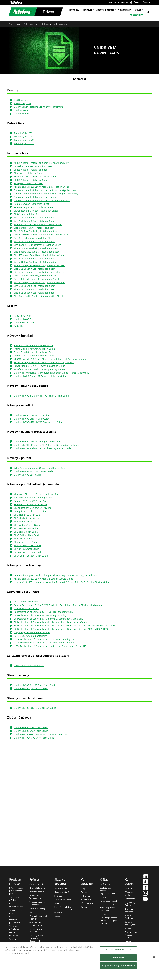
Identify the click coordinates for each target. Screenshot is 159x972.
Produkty (74, 9)
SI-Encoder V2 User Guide (27, 524)
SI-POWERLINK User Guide (27, 545)
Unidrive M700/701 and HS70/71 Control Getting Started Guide (46, 444)
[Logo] (17, 2)
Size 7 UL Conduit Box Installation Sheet (34, 289)
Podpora (58, 916)
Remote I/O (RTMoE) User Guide (30, 504)
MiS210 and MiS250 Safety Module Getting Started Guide (43, 578)
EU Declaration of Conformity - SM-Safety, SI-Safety (40, 615)
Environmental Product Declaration (131, 935)
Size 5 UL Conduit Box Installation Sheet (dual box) (40, 272)
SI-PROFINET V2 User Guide (28, 552)
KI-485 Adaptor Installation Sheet (31, 179)
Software (13, 939)
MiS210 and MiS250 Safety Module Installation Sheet (41, 186)
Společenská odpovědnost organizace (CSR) (107, 891)
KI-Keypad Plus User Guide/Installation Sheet (37, 494)
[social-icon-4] (145, 894)
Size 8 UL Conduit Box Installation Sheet (34, 292)
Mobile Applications (130, 917)
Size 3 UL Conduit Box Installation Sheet (34, 241)
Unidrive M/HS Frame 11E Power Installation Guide (40, 376)
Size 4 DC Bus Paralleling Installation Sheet (36, 248)
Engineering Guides (130, 903)
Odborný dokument (85, 908)
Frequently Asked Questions (107, 909)
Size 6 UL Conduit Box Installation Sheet (34, 285)
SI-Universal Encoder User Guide (31, 555)
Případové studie (129, 893)
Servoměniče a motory (15, 911)
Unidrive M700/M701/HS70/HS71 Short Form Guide (40, 734)
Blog (83, 888)
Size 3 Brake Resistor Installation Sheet (34, 227)
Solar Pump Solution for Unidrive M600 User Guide (40, 467)
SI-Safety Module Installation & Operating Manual (40, 369)
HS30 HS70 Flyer (22, 315)
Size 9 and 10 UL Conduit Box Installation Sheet (38, 296)
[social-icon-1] (145, 876)
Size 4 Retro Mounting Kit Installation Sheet (36, 251)
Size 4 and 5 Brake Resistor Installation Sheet (37, 244)
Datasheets (130, 898)
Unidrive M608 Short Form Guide (31, 730)
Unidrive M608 (21, 113)
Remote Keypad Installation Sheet (31, 203)
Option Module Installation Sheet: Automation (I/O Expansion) (46, 193)
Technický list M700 (24, 143)
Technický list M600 (24, 140)
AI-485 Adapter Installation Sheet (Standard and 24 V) (41, 162)
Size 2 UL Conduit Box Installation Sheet (34, 220)
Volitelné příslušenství (14, 927)
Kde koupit (123, 2)
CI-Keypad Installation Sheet (28, 173)
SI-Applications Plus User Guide (30, 511)
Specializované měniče (15, 898)
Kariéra (103, 897)
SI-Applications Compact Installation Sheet (36, 210)
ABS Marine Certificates (26, 601)
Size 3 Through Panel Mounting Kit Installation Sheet (41, 234)
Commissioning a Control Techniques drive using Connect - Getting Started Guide (56, 575)
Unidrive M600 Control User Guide (32, 418)
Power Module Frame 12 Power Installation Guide (39, 365)
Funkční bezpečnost (14, 934)
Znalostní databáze (62, 899)
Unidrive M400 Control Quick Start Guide (35, 707)
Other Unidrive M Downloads (29, 665)
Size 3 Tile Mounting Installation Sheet (34, 238)
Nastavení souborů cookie (118, 949)
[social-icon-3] (145, 888)
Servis (57, 903)
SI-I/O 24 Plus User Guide (27, 535)
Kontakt (112, 2)
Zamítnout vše (118, 957)
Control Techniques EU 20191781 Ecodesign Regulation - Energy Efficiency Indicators (58, 605)
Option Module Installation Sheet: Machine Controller (42, 200)
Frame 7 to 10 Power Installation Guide (34, 355)
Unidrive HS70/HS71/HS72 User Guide (33, 471)
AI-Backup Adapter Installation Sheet (33, 166)
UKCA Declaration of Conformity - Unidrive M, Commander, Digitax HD (50, 646)
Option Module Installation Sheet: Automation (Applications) (45, 190)
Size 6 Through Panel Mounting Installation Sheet (39, 282)
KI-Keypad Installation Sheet (28, 183)
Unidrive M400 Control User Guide (32, 415)
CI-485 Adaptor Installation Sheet (31, 169)
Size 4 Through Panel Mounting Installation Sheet (39, 255)
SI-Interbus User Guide (26, 542)
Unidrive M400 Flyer (24, 319)
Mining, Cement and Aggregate (38, 917)
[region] (79, 957)
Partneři (103, 914)
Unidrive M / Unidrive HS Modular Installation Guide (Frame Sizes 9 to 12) (52, 372)
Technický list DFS (23, 133)
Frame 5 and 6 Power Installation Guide (34, 352)
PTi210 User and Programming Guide (33, 497)
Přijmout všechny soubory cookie (118, 965)
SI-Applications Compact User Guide (32, 507)
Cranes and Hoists (37, 884)
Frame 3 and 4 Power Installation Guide (34, 348)
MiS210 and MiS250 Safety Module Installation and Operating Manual (50, 359)
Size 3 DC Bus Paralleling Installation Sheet (36, 231)
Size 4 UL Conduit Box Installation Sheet (34, 258)
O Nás (138, 9)
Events (84, 892)
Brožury (128, 888)
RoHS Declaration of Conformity (30, 635)
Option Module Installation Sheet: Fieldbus (36, 197)
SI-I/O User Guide (23, 538)
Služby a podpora (105, 9)
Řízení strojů (14, 884)
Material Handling (37, 908)
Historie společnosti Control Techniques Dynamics (108, 920)
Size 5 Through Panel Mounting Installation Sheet (39, 265)
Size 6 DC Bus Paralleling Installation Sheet (36, 275)
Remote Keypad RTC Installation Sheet (34, 207)
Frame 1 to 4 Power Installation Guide (33, 345)
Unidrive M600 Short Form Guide (31, 727)
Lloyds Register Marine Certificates (32, 632)
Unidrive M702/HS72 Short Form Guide (34, 737)
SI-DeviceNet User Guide (26, 518)
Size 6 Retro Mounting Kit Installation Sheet (36, 279)
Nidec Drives (15, 23)
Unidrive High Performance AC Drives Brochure (38, 106)
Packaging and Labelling (35, 930)
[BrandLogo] (36, 12)
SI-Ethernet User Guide (26, 531)
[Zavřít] (154, 957)
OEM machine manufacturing (35, 923)
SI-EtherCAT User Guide (26, 528)
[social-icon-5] (145, 899)
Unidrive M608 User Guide (27, 474)
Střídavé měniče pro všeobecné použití (16, 891)
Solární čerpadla (22, 103)
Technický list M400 (24, 136)
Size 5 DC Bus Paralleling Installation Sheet (36, 261)
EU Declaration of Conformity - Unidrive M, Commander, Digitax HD (48, 618)
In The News (86, 895)
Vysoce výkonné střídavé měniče (16, 905)
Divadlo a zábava (36, 891)
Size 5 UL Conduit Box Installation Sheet (34, 268)
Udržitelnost (105, 884)
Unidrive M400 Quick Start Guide (31, 688)
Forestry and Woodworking (35, 896)
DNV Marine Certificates (26, 608)
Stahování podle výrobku (54, 23)
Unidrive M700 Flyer (24, 322)
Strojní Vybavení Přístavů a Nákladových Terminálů (36, 939)
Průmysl (87, 9)
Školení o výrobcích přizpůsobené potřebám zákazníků (64, 910)
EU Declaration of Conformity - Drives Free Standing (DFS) (43, 611)
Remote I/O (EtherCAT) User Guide (31, 501)
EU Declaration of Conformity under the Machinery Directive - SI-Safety (50, 622)
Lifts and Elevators (37, 888)
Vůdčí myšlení (87, 903)
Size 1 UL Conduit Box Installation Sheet (34, 217)
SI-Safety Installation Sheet (28, 214)
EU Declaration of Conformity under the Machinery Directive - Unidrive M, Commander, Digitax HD (65, 625)
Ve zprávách (124, 9)
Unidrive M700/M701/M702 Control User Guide (38, 422)
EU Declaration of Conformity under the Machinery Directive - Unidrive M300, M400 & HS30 (61, 628)
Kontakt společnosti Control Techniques (108, 902)
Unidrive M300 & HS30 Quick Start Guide (35, 685)
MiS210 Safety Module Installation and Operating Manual (44, 362)
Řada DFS (19, 325)
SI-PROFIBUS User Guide (26, 548)
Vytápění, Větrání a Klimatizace (37, 903)
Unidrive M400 (21, 110)
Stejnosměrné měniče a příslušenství (15, 919)
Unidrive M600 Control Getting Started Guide (37, 441)
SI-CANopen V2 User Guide (28, 514)
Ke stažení (135, 14)
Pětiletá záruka (60, 888)
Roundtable (86, 899)
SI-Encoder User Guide (25, 521)
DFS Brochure (21, 99)
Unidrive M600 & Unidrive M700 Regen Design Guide (41, 395)
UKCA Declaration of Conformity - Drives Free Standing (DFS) (45, 639)
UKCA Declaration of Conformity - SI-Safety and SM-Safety (44, 642)
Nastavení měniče (62, 892)
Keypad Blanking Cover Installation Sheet (35, 176)
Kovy (31, 912)
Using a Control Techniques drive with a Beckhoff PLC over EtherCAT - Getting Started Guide (61, 582)
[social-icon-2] (145, 882)
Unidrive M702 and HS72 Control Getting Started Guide (42, 448)
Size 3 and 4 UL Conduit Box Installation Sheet (38, 224)
